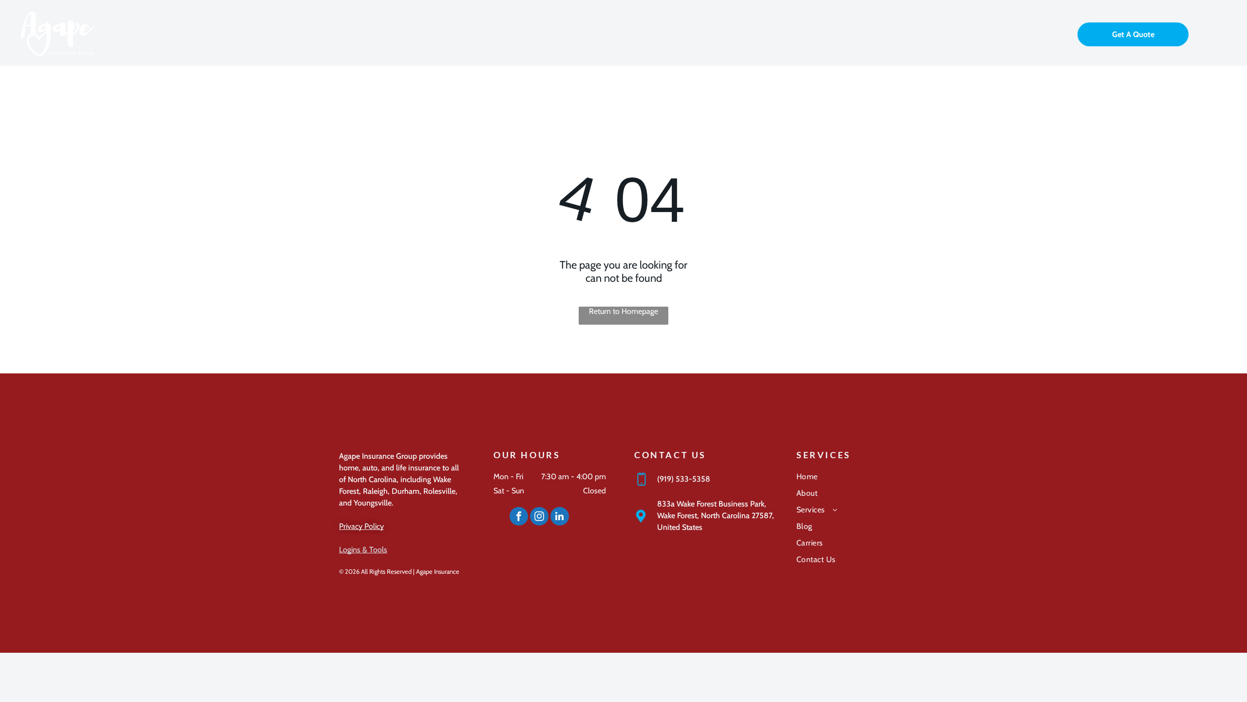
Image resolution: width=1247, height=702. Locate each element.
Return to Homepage (623, 311)
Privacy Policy (361, 526)
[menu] (1225, 33)
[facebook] (519, 517)
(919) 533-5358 (683, 479)
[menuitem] (852, 480)
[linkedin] (559, 517)
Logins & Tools (363, 549)
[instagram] (539, 517)
